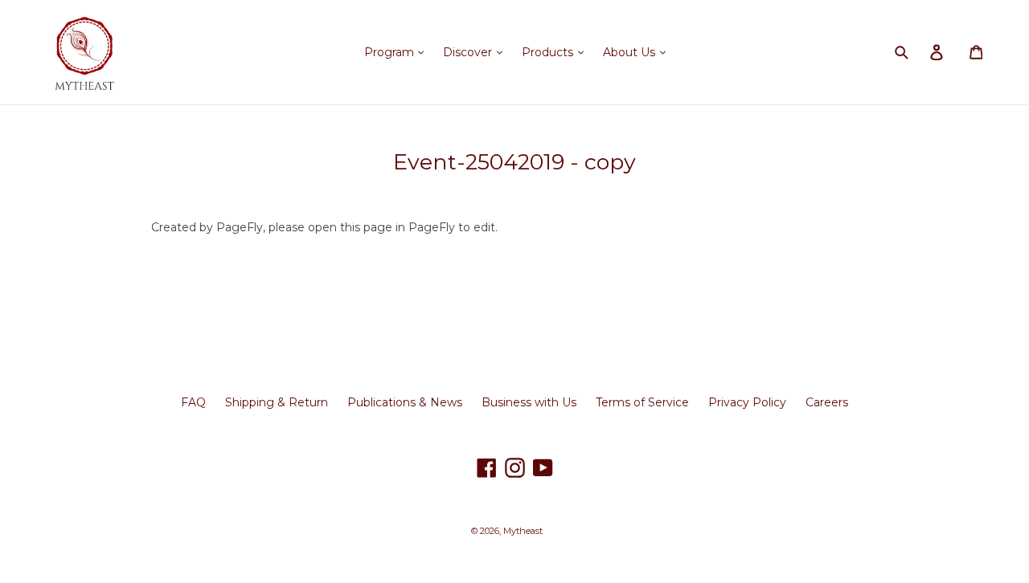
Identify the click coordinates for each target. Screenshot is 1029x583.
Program (390, 52)
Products (549, 52)
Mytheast (523, 530)
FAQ (193, 402)
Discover (469, 52)
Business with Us (529, 402)
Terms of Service (642, 402)
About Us (630, 52)
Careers (827, 402)
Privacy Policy (747, 402)
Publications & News (404, 402)
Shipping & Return (276, 402)
